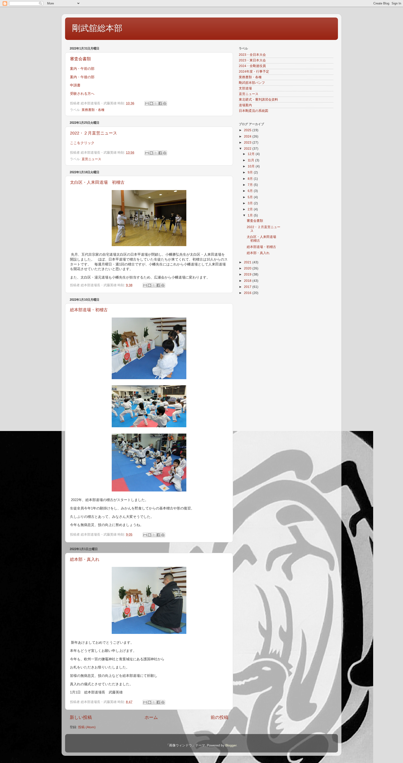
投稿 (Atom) (87, 727)
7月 (251, 185)
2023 (248, 142)
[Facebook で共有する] (160, 103)
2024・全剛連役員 (252, 66)
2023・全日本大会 (252, 55)
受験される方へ (82, 93)
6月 (251, 191)
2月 (251, 209)
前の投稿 (219, 717)
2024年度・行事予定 (254, 71)
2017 (248, 287)
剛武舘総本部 (97, 28)
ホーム (151, 717)
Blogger (230, 745)
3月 (251, 203)
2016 (248, 293)
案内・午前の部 (82, 69)
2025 (248, 130)
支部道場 (245, 88)
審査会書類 (80, 59)
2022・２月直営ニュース (93, 133)
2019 (248, 274)
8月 (251, 178)
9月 (251, 172)
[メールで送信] (147, 103)
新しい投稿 (81, 717)
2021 (248, 262)
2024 (248, 136)
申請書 (75, 85)
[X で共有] (155, 103)
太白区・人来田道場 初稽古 (97, 182)
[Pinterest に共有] (164, 103)
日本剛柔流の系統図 (253, 111)
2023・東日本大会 (252, 60)
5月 (251, 197)
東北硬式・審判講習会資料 (258, 99)
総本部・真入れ (84, 559)
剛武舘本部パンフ (252, 83)
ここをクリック (82, 143)
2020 (248, 268)
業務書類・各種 (93, 110)
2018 (248, 281)
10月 (252, 166)
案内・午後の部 (82, 77)
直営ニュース (91, 159)
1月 (251, 215)
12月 (252, 154)
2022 (248, 148)
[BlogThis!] (151, 103)
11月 (251, 160)
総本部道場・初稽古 (89, 309)
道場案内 (245, 105)
